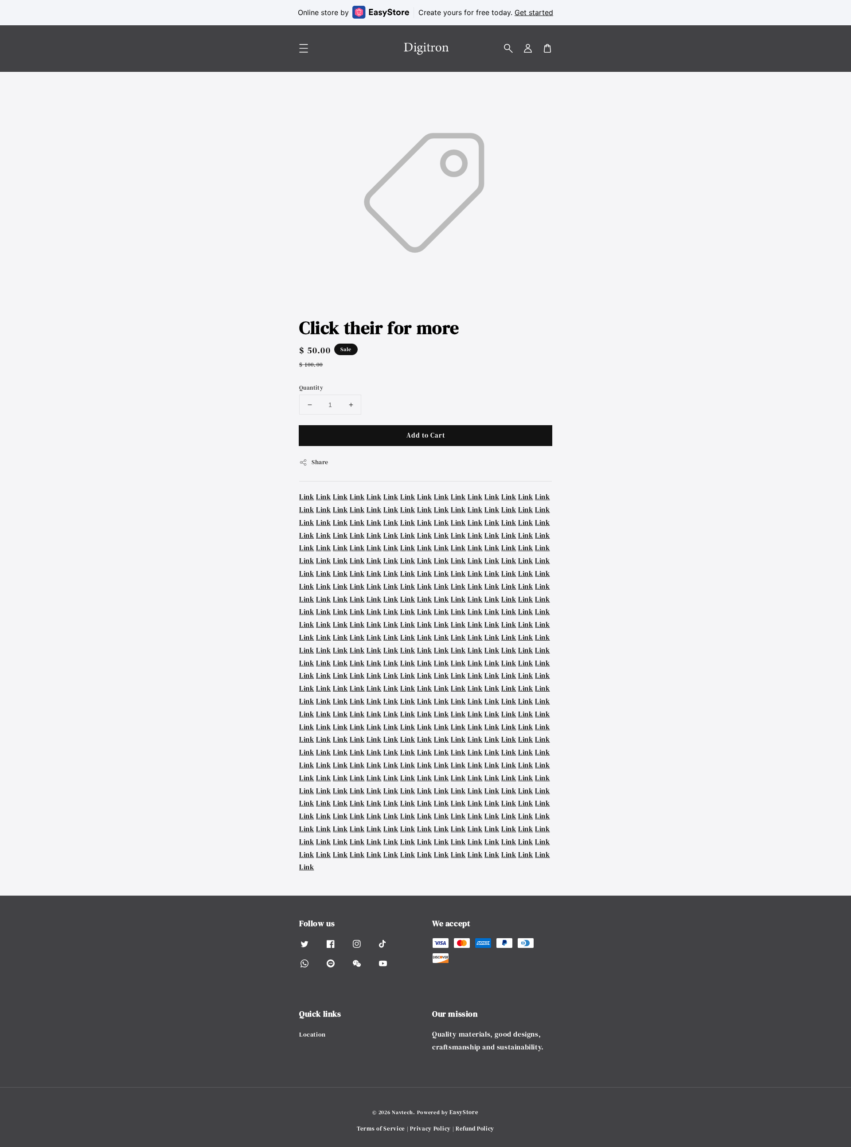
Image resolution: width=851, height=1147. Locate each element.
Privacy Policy (430, 1128)
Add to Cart (425, 435)
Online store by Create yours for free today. (425, 12)
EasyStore (463, 1112)
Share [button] (320, 462)
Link (306, 496)
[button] (508, 48)
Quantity (311, 387)
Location (312, 1034)
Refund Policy (475, 1128)
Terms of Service (381, 1128)
